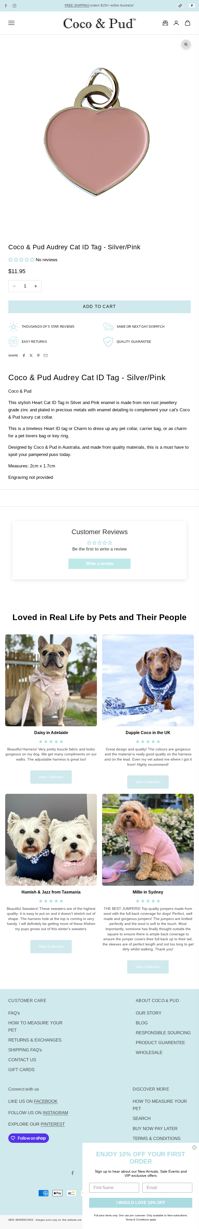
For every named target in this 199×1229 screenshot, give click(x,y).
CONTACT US (22, 1059)
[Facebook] (6, 6)
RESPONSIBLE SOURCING (163, 1032)
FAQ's (14, 1013)
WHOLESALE (149, 1052)
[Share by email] (46, 355)
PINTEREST (53, 1124)
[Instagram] (14, 6)
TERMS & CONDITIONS (156, 1138)
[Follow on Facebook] (72, 1173)
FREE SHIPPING (77, 5)
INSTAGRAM (55, 1112)
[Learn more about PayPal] (191, 5)
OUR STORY (148, 1013)
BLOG (142, 1022)
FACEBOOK (46, 1101)
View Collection (51, 777)
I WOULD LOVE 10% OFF (140, 1202)
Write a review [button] (99, 563)
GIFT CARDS (21, 1069)
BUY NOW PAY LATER (155, 1128)
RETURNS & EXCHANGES (34, 1040)
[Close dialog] (194, 1147)
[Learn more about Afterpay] (180, 5)
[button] (22, 259)
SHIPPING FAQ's (25, 1049)
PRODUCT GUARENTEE (160, 1042)
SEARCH (142, 1118)
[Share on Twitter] (31, 355)
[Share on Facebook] (24, 355)
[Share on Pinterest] (38, 355)
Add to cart (99, 306)
